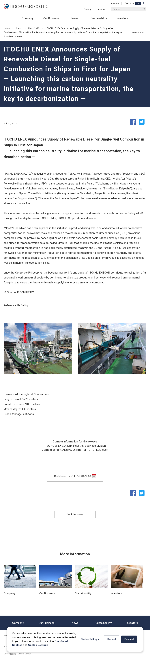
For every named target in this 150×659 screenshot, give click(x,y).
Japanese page (137, 32)
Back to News (75, 514)
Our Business (47, 623)
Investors (132, 623)
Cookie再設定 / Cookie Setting (17, 654)
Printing (87, 9)
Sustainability (103, 623)
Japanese (114, 3)
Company (18, 623)
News (19, 28)
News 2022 (33, 28)
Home (7, 28)
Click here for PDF (72, 476)
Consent (129, 639)
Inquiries (101, 9)
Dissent (111, 639)
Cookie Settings (38, 644)
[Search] (144, 9)
